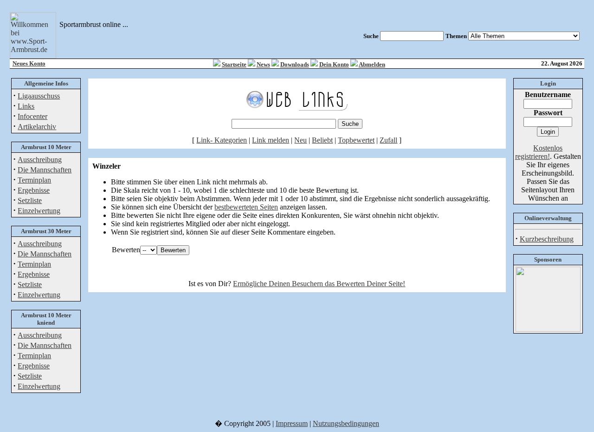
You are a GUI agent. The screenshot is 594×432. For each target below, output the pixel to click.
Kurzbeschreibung (547, 239)
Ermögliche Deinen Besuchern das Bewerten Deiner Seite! (319, 284)
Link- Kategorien (221, 140)
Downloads (294, 64)
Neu (300, 140)
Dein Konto (334, 64)
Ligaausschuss (39, 96)
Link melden (270, 140)
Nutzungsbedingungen (346, 423)
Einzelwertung (39, 211)
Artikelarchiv (37, 127)
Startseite (234, 64)
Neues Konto (29, 63)
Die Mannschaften (44, 170)
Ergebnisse (34, 190)
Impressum (292, 423)
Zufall (388, 140)
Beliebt (322, 140)
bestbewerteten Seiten (246, 207)
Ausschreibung (40, 160)
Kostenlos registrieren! (539, 152)
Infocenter (32, 116)
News (263, 64)
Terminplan (34, 180)
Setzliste (30, 200)
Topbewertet (356, 140)
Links (26, 106)
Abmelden (372, 64)
